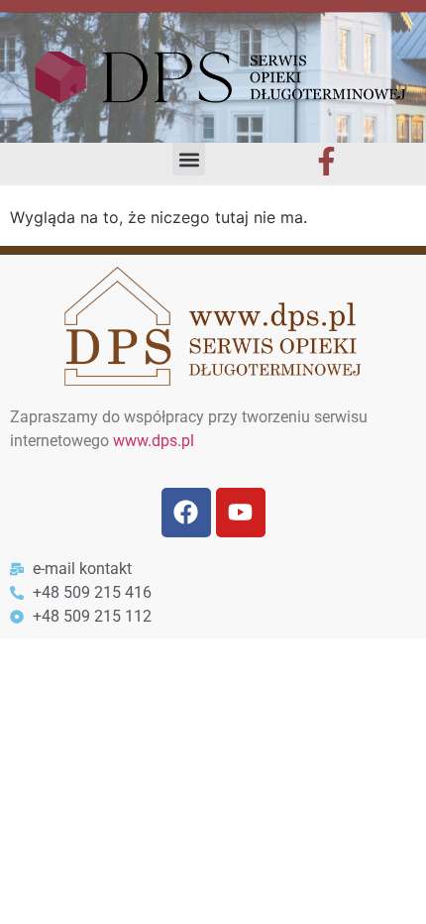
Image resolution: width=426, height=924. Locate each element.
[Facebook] (186, 512)
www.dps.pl (153, 440)
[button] (188, 159)
